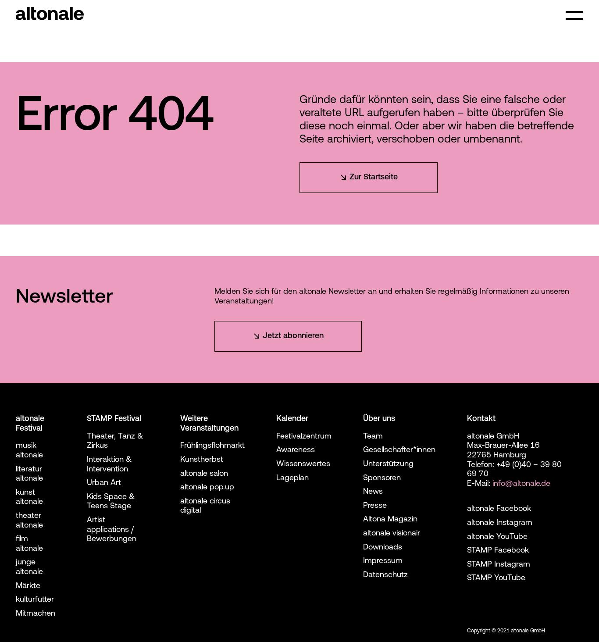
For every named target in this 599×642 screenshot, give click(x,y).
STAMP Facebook (498, 551)
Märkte (28, 586)
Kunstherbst (201, 460)
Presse (375, 506)
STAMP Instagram (498, 565)
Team (373, 437)
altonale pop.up (207, 488)
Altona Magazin (390, 520)
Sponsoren (382, 478)
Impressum (383, 561)
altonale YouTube (497, 537)
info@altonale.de (521, 484)
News (373, 492)
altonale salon (204, 474)
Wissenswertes (303, 464)
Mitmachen (35, 614)
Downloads (382, 548)
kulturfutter (35, 600)
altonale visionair (391, 534)
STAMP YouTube (496, 578)
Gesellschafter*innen (399, 450)
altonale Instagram (499, 523)
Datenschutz (385, 575)
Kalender (292, 419)
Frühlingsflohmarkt (212, 446)
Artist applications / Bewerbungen (111, 530)
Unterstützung (388, 464)
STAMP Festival (114, 419)
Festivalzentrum (304, 437)
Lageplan (292, 478)
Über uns (379, 419)
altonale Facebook (499, 509)
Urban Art (104, 483)
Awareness (295, 450)
